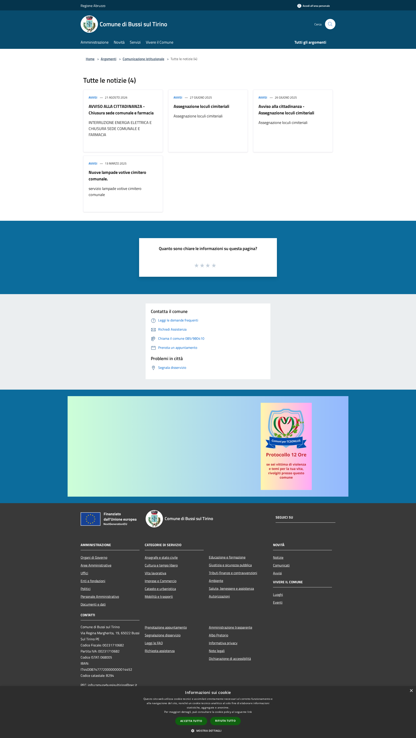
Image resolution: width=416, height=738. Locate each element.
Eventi (278, 602)
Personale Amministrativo (100, 596)
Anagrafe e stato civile (161, 557)
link (249, 712)
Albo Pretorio (218, 635)
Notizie (278, 557)
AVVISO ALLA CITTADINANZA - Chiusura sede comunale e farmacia (121, 109)
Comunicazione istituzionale (143, 58)
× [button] (411, 690)
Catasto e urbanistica (160, 588)
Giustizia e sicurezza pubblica (230, 565)
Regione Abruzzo (93, 5)
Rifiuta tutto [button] (225, 721)
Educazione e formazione (227, 557)
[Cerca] (330, 24)
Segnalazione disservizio (162, 635)
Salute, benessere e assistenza (231, 588)
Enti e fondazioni (93, 580)
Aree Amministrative (96, 565)
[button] (207, 730)
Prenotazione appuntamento (166, 627)
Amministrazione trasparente (230, 627)
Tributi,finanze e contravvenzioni (233, 572)
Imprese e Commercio (160, 580)
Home (90, 58)
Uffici (84, 573)
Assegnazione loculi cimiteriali (201, 106)
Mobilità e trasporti (159, 596)
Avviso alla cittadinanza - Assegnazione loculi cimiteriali (286, 109)
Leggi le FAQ (154, 643)
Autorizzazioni (219, 596)
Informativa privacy (223, 643)
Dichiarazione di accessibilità (230, 658)
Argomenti (108, 58)
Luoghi (278, 594)
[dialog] (208, 712)
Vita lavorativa (155, 573)
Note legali (217, 650)
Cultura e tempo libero (161, 565)
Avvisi (93, 97)
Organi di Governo (94, 557)
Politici (86, 588)
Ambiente (216, 580)
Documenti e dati (93, 604)
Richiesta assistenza (160, 650)
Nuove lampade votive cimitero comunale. (117, 175)
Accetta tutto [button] (191, 721)
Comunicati (281, 565)
